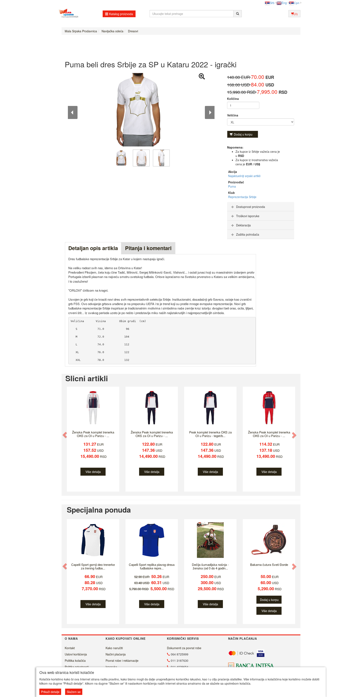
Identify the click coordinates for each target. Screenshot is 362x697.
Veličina (232, 115)
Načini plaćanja (116, 654)
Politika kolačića (75, 660)
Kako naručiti (114, 648)
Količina (233, 99)
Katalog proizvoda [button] (121, 14)
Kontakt (70, 648)
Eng (284, 3)
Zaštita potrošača (247, 234)
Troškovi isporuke (247, 216)
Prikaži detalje (50, 692)
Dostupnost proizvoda (250, 207)
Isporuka (111, 667)
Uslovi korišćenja (76, 654)
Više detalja (93, 472)
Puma (232, 186)
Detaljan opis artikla (93, 248)
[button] (65, 435)
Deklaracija (243, 225)
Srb (272, 3)
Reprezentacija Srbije (242, 197)
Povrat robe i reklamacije (122, 660)
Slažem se (74, 692)
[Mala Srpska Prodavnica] (67, 13)
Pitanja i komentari (148, 248)
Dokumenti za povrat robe (184, 648)
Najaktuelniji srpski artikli (244, 176)
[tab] (260, 206)
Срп (296, 3)
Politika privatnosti (77, 667)
